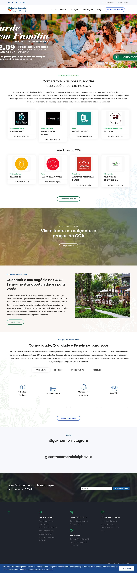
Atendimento (41, 370)
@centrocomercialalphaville (68, 456)
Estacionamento (77, 370)
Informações (87, 9)
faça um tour (68, 246)
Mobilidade (96, 370)
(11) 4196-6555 (108, 2)
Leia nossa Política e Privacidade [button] (40, 570)
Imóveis (63, 9)
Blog (99, 9)
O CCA (53, 9)
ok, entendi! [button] (126, 568)
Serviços (74, 9)
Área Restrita (124, 2)
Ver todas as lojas (68, 199)
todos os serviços (68, 418)
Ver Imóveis (15, 322)
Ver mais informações (21, 136)
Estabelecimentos (115, 9)
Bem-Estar (58, 370)
